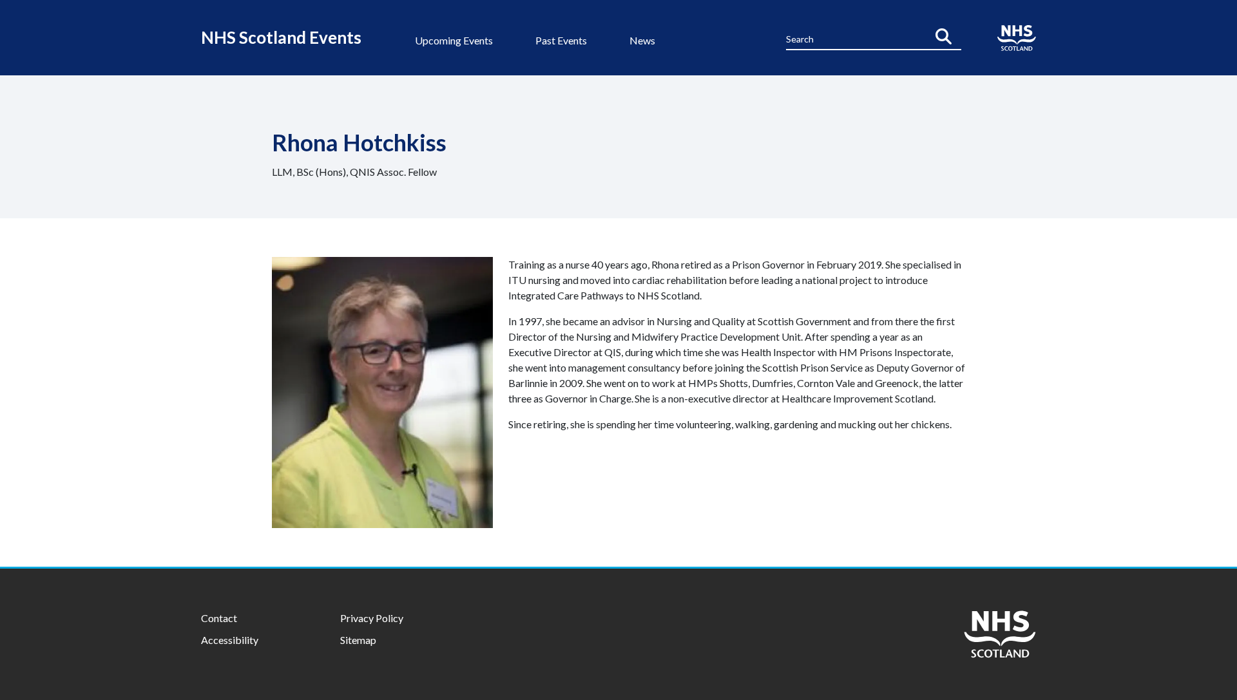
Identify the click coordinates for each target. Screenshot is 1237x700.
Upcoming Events (454, 40)
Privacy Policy (371, 618)
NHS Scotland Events (281, 37)
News (642, 40)
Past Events (561, 40)
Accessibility (229, 640)
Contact (219, 618)
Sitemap (358, 640)
